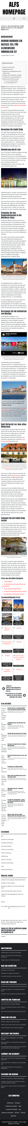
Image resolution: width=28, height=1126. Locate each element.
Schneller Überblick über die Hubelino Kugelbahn (12, 1027)
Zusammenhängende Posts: (11, 82)
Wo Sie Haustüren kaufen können (12, 588)
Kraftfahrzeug (4, 856)
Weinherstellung (16, 475)
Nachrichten (13, 1116)
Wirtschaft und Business (7, 869)
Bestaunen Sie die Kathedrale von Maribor (12, 75)
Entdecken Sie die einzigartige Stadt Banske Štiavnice (13, 994)
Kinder (20, 1106)
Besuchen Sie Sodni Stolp (8, 67)
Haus (20, 1109)
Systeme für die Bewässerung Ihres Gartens (15, 591)
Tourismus (23, 1112)
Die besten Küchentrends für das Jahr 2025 (17, 756)
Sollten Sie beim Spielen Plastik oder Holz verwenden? (13, 1024)
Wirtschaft (17, 1112)
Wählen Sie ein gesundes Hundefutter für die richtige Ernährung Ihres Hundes (13, 695)
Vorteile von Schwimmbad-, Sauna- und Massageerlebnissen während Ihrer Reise (16, 801)
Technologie (17, 1103)
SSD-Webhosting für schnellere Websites (15, 789)
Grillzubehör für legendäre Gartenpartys (10, 973)
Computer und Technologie (7, 839)
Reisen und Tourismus (6, 859)
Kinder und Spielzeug (6, 853)
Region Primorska (8, 468)
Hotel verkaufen (8, 581)
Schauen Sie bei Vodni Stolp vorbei (11, 79)
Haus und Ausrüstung (7, 36)
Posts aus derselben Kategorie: (11, 81)
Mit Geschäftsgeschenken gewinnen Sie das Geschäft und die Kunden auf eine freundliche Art (13, 1047)
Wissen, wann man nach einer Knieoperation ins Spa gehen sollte (16, 815)
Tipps (2, 866)
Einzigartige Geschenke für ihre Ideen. (17, 733)
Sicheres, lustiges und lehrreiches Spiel (10, 1021)
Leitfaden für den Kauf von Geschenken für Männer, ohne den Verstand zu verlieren (13, 1082)
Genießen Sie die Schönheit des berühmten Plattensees (14, 986)
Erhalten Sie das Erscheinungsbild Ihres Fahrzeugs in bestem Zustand (17, 708)
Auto (2, 836)
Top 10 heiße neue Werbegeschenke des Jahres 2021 (13, 906)
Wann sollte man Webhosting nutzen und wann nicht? (17, 776)
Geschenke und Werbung (7, 842)
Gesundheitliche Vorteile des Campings (14, 594)
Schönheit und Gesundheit (7, 863)
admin (4, 55)
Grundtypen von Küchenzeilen (15, 766)
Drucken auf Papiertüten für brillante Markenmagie (17, 744)
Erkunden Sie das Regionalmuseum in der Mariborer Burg (12, 72)
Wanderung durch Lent (8, 69)
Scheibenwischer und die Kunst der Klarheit (16, 723)
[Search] (24, 18)
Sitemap (3, 902)
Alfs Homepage (14, 8)
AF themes (17, 1123)
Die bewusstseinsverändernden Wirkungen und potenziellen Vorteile (13, 688)
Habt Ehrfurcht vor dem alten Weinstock (12, 77)
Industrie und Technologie (7, 849)
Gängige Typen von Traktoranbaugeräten (10, 960)
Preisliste (3, 936)
